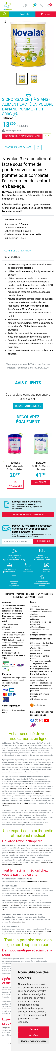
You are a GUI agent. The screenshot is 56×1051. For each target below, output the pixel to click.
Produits (27, 14)
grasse (47, 791)
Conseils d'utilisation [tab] (17, 250)
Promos (45, 14)
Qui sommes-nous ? (11, 625)
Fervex (47, 796)
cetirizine (18, 796)
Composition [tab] (12, 257)
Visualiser (15, 485)
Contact (6, 630)
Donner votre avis (26, 406)
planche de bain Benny (10, 905)
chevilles (11, 853)
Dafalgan (26, 789)
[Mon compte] (40, 6)
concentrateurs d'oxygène (41, 931)
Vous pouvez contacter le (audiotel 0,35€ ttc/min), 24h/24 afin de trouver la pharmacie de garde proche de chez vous (41, 666)
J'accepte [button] (33, 1029)
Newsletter (7, 627)
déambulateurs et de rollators (37, 881)
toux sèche (38, 791)
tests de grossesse (9, 803)
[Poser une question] (37, 147)
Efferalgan (14, 789)
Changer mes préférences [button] (33, 1041)
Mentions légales (38, 627)
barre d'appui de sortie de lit (27, 893)
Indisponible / (22, 136)
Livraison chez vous (39, 699)
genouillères (25, 848)
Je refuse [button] (33, 1035)
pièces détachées (18, 922)
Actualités (35, 606)
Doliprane (26, 786)
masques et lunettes (28, 934)
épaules (47, 850)
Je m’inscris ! (43, 541)
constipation (39, 794)
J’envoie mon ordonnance (28, 514)
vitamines (5, 806)
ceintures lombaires (38, 848)
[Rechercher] (4, 14)
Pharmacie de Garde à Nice (42, 643)
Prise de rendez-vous (39, 609)
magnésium (23, 803)
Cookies (34, 632)
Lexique (34, 614)
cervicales (40, 850)
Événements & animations (41, 612)
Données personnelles (40, 630)
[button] (53, 461)
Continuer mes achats (18, 147)
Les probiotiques (8, 1028)
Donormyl (35, 798)
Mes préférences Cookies (41, 635)
